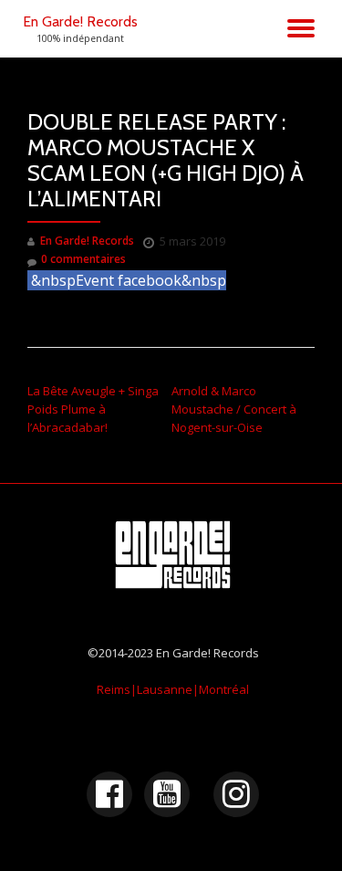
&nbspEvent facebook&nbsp (128, 280)
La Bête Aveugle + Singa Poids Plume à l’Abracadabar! (93, 409)
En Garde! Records (80, 21)
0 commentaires (83, 259)
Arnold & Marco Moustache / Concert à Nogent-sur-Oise (233, 409)
